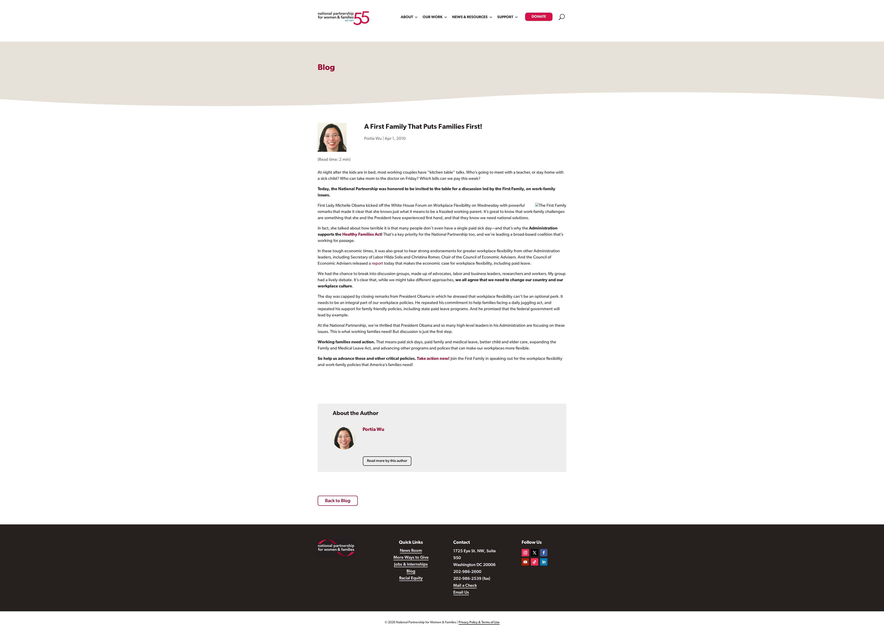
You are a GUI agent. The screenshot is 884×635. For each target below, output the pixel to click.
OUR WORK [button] (432, 17)
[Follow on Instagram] (525, 552)
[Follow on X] (534, 552)
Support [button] (505, 17)
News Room (411, 551)
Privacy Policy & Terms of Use (479, 622)
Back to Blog (337, 501)
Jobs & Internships (411, 565)
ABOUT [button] (407, 17)
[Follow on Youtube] (525, 562)
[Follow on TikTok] (534, 562)
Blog (411, 571)
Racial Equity (411, 578)
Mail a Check (465, 586)
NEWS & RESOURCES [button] (470, 17)
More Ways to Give (411, 558)
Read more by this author (387, 461)
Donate (539, 17)
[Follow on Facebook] (543, 552)
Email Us (461, 593)
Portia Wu (373, 139)
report (377, 264)
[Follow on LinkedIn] (543, 562)
